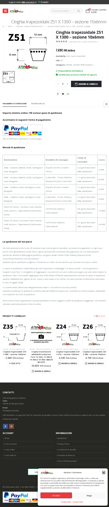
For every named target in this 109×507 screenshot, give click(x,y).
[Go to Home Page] (3, 26)
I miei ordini (10, 449)
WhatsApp (68, 94)
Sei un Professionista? (67, 461)
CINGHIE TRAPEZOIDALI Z (83, 65)
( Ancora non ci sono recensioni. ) (83, 41)
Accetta (56, 495)
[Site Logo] (16, 11)
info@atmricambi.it (11, 410)
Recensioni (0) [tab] (37, 103)
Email (63, 94)
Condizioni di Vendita (67, 449)
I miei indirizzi (10, 455)
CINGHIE (68, 65)
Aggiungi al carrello (88, 83)
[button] (103, 472)
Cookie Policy (66, 502)
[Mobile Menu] (5, 11)
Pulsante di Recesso (66, 455)
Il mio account (11, 444)
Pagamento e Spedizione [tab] (15, 103)
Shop (7, 438)
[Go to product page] (14, 334)
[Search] (79, 11)
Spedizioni (62, 438)
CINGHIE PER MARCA (16, 349)
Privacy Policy (78, 502)
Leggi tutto (95, 363)
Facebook (58, 94)
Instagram (11, 426)
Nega (89, 495)
